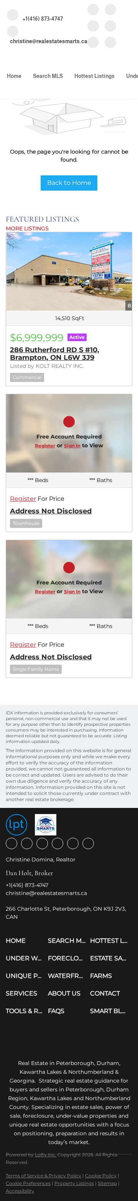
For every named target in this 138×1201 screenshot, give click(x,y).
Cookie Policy (101, 1175)
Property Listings (74, 1183)
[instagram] (93, 26)
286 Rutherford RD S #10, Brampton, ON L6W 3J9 (54, 354)
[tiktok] (93, 43)
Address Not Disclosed (51, 511)
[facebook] (93, 10)
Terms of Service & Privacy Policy (43, 1175)
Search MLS (48, 76)
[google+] (110, 43)
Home (14, 76)
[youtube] (110, 26)
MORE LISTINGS (27, 228)
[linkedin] (110, 10)
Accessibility (20, 1191)
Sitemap (107, 1183)
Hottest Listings (94, 76)
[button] (27, 940)
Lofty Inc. (45, 1154)
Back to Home (69, 182)
